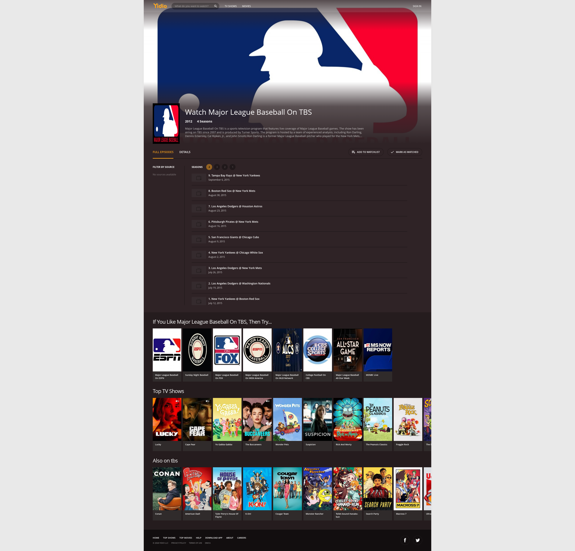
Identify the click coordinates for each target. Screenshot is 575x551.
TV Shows (231, 6)
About (229, 537)
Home (156, 537)
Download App (213, 537)
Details (184, 152)
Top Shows (169, 537)
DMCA (208, 543)
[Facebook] (405, 540)
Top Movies (185, 537)
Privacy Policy (178, 543)
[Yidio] (160, 6)
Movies (246, 6)
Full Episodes (163, 152)
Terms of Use (195, 543)
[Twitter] (417, 540)
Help (198, 537)
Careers (241, 537)
